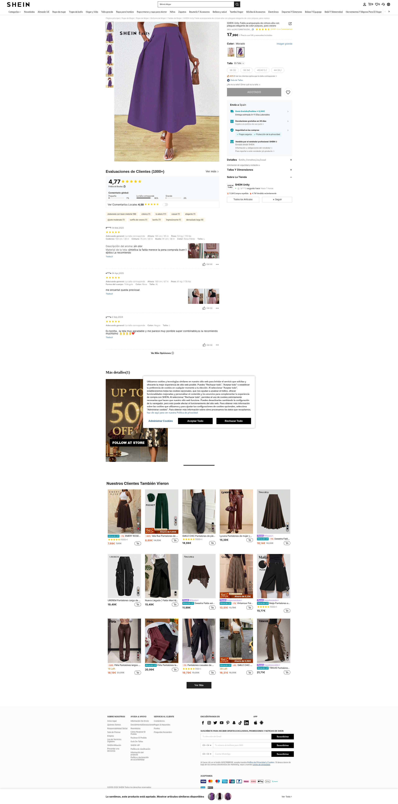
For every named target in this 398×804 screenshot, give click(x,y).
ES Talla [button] (237, 63)
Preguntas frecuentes (163, 732)
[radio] (231, 52)
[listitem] (124, 519)
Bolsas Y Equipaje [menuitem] (313, 12)
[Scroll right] (389, 12)
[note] (161, 531)
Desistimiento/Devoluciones (142, 725)
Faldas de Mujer (174, 18)
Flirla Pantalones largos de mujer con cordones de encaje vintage (124, 665)
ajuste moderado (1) (116, 220)
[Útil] (204, 264)
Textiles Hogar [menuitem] (236, 12)
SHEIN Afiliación (114, 745)
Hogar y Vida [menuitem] (92, 12)
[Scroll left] (385, 12)
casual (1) (175, 214)
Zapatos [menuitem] (182, 12)
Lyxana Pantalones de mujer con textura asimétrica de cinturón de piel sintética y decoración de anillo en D (236, 536)
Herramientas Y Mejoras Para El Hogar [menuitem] (364, 12)
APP (255, 717)
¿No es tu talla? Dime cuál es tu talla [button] (243, 85)
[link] (370, 4)
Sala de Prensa (113, 732)
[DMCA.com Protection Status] (210, 787)
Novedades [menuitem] (29, 12)
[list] (225, 722)
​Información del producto (137, 753)
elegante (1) (190, 214)
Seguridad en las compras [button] (247, 130)
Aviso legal (112, 721)
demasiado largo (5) (194, 220)
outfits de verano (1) (138, 220)
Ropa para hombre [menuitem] (125, 12)
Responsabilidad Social (117, 728)
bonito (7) (157, 220)
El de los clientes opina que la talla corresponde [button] (252, 76)
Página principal (113, 18)
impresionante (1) (173, 220)
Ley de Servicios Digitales (114, 740)
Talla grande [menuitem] (107, 12)
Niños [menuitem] (172, 12)
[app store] (255, 724)
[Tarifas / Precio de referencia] (239, 35)
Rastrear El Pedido (139, 738)
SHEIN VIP (135, 745)
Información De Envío (140, 721)
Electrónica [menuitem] (273, 12)
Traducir (109, 256)
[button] (383, 4)
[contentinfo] (247, 781)
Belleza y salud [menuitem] (220, 12)
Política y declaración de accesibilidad (140, 758)
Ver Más (199, 685)
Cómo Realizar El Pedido (138, 733)
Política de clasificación (140, 749)
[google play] (261, 724)
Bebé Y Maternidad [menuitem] (334, 12)
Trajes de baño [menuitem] (76, 12)
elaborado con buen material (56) (122, 214)
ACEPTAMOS (206, 776)
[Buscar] (237, 4)
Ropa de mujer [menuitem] (59, 12)
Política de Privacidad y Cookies (260, 762)
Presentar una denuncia (113, 750)
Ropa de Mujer (128, 18)
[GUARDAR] (288, 92)
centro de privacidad (261, 765)
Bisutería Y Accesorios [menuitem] (199, 12)
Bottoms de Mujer (158, 18)
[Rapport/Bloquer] (217, 264)
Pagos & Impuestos (162, 725)
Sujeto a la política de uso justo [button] (248, 124)
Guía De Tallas (137, 741)
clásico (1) (145, 214)
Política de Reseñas (116, 186)
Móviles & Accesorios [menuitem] (255, 12)
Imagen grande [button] (284, 43)
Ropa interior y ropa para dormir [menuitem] (152, 12)
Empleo (110, 736)
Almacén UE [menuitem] (43, 12)
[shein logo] (18, 4)
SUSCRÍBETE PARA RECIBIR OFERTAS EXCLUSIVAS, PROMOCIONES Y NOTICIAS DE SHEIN (242, 731)
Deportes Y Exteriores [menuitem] (292, 12)
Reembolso (135, 728)
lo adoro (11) (161, 214)
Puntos (157, 728)
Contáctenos (159, 721)
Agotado (254, 92)
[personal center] (364, 4)
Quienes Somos (114, 725)
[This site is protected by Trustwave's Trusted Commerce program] (203, 787)
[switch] (165, 204)
